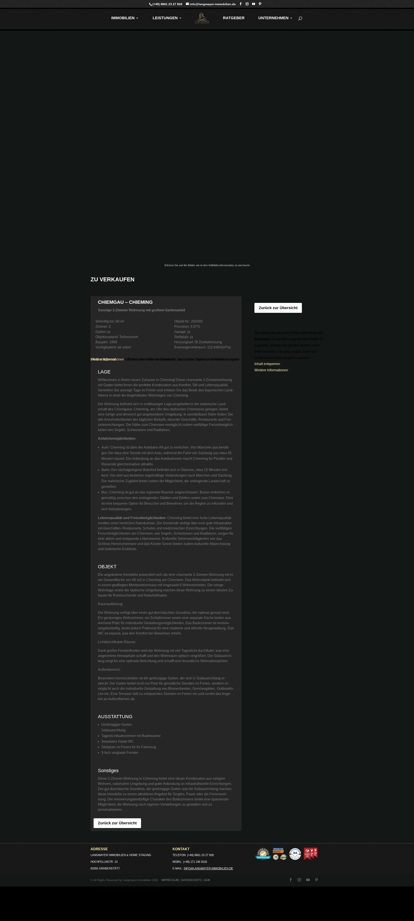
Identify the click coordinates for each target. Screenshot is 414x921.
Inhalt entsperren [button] (267, 364)
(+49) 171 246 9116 (195, 861)
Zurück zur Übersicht (117, 823)
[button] (207, 903)
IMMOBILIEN (123, 18)
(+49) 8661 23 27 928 (167, 4)
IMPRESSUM (170, 880)
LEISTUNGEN (165, 18)
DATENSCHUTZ (191, 880)
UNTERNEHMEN (273, 18)
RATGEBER (234, 18)
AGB (207, 880)
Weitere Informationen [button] (107, 359)
